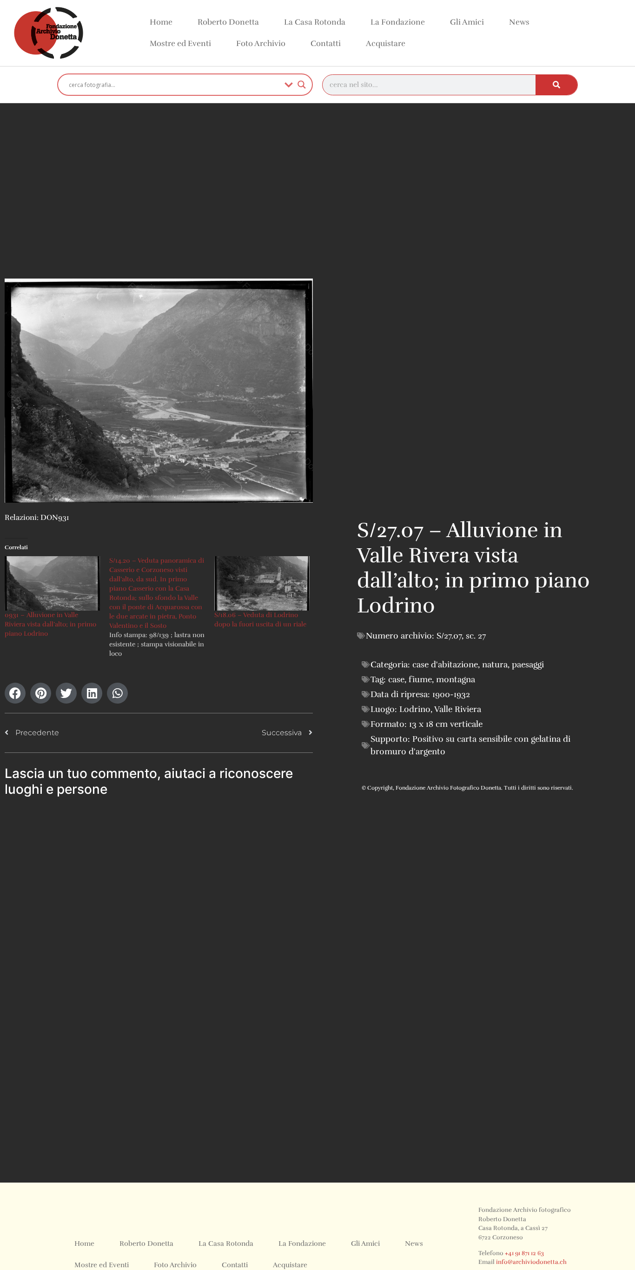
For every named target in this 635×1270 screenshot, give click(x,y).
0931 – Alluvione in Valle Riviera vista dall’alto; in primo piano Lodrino (50, 624)
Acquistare (385, 43)
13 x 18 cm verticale (446, 724)
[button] (15, 693)
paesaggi (528, 664)
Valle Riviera (457, 709)
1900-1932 (451, 694)
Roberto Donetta (228, 22)
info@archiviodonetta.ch (531, 1262)
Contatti (326, 43)
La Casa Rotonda (314, 22)
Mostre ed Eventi (180, 43)
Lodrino (414, 709)
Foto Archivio (260, 43)
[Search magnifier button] (301, 84)
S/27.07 (449, 636)
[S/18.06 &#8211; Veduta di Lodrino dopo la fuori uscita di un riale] (262, 583)
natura (495, 664)
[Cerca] (556, 85)
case (396, 679)
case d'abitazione (445, 664)
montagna (455, 679)
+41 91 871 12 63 (524, 1253)
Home (161, 22)
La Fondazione (397, 22)
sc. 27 (476, 636)
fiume (420, 679)
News (519, 22)
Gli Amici (467, 22)
